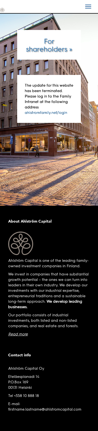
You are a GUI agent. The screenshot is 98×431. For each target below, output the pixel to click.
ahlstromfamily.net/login (46, 112)
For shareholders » (49, 44)
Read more (18, 333)
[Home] (12, 9)
